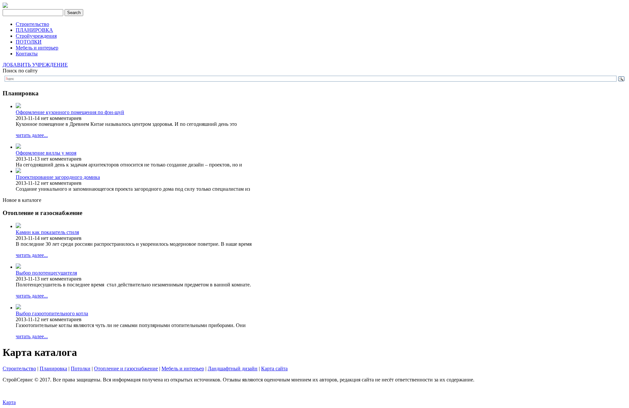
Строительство (32, 24)
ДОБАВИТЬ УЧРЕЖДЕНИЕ (35, 65)
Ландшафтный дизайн (232, 368)
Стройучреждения (36, 36)
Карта (9, 402)
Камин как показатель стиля (47, 232)
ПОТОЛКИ (29, 42)
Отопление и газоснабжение (126, 368)
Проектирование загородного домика (58, 177)
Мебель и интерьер (37, 47)
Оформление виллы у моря (46, 153)
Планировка (53, 368)
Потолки (80, 368)
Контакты (27, 53)
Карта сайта (274, 368)
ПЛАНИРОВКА (34, 30)
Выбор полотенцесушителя (46, 273)
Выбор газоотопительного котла (52, 313)
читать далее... (32, 135)
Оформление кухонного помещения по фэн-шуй (70, 112)
